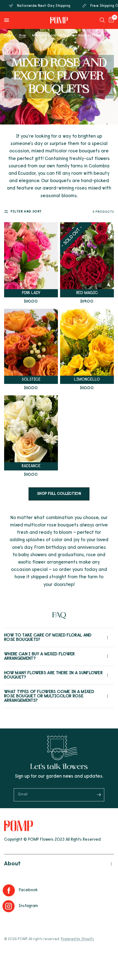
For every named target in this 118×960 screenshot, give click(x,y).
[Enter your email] (98, 794)
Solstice (31, 380)
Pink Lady (31, 293)
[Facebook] (10, 890)
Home (8, 35)
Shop (22, 35)
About (12, 864)
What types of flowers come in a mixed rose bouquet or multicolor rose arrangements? (49, 696)
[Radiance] (31, 428)
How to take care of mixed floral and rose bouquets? (48, 637)
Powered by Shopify (77, 939)
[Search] (102, 20)
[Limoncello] (87, 342)
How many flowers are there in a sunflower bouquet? (53, 675)
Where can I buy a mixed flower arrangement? (39, 656)
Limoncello (87, 380)
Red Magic (87, 293)
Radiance (31, 466)
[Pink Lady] (31, 255)
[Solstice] (31, 342)
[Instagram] (10, 906)
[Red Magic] (87, 255)
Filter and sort (26, 211)
